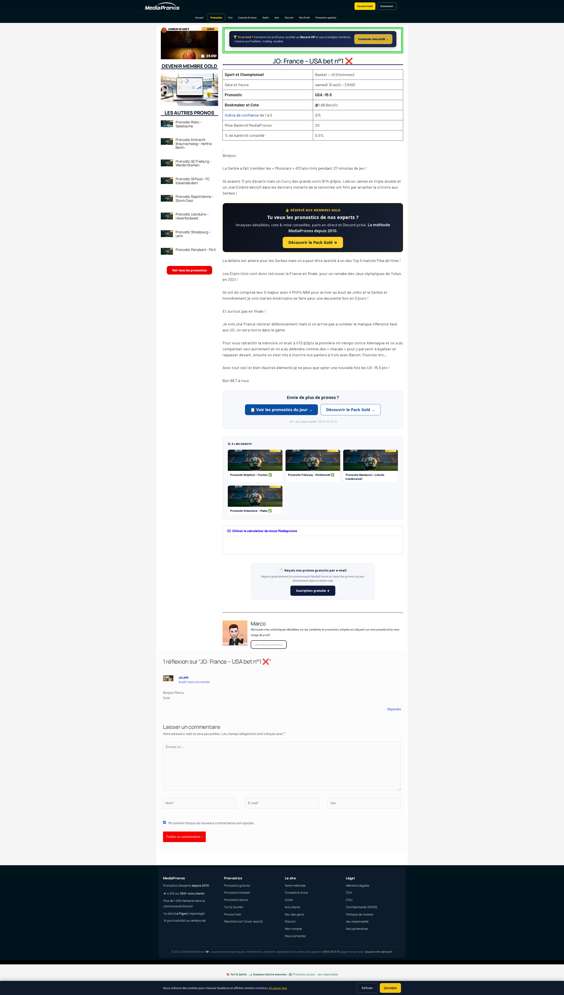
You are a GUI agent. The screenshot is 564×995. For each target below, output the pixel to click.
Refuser (367, 988)
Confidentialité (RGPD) (361, 907)
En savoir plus (278, 988)
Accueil (199, 17)
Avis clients (292, 907)
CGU (349, 900)
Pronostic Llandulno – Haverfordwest (192, 216)
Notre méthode (295, 885)
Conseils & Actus (247, 17)
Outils (265, 17)
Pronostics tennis (236, 900)
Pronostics (216, 17)
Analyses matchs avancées (270, 974)
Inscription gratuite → (313, 590)
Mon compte (293, 929)
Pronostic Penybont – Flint (196, 249)
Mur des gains (294, 914)
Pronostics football (237, 893)
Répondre (394, 709)
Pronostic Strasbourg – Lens (193, 234)
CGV (349, 893)
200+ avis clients (192, 893)
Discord (289, 17)
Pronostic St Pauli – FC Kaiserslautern (193, 180)
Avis (277, 17)
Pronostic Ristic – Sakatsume (189, 124)
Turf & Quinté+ (234, 907)
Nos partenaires (357, 929)
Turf (230, 17)
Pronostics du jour (304, 974)
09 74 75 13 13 (332, 952)
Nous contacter (295, 936)
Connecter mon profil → (373, 39)
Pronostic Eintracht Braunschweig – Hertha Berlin (194, 143)
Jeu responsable (357, 921)
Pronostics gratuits (325, 17)
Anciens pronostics (268, 644)
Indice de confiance (242, 115)
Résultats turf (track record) (243, 921)
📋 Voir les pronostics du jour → (281, 409)
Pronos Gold (232, 914)
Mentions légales (357, 885)
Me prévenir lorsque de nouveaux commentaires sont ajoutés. (211, 823)
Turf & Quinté (238, 974)
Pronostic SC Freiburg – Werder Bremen (193, 163)
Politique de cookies (359, 914)
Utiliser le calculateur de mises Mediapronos (264, 531)
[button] (313, 531)
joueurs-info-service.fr (378, 952)
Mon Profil (304, 17)
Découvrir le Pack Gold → (312, 242)
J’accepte (390, 988)
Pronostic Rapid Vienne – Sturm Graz (194, 198)
